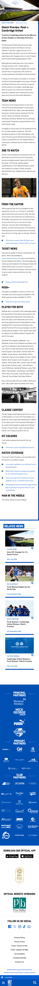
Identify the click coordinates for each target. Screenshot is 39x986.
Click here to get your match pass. (18, 302)
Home (2, 977)
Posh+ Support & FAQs (19, 950)
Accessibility (19, 954)
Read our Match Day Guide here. (17, 282)
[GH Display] (19, 749)
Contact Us (19, 962)
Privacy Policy (19, 937)
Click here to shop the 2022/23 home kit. (20, 447)
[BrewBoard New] (33, 819)
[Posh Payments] (6, 826)
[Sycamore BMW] (13, 768)
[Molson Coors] (33, 783)
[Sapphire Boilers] (19, 811)
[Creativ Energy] (19, 835)
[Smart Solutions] (6, 760)
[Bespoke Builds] (33, 760)
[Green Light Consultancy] (19, 802)
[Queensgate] (33, 802)
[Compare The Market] (33, 749)
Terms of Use (19, 942)
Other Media (18, 972)
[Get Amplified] (33, 835)
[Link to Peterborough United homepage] (11, 983)
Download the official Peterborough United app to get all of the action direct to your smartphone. (21, 487)
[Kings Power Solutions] (19, 732)
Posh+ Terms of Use (19, 946)
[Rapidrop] (6, 835)
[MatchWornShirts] (19, 819)
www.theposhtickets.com (11, 258)
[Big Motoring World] (33, 826)
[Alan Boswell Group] (6, 783)
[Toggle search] (35, 982)
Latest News (8, 977)
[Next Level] (19, 760)
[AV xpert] (6, 819)
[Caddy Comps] (33, 794)
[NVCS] (33, 811)
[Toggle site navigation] (3, 982)
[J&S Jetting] (19, 783)
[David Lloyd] (19, 794)
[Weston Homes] (19, 701)
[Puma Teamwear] (19, 722)
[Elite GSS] (6, 794)
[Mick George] (19, 711)
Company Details (19, 958)
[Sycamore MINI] (26, 768)
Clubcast (32, 972)
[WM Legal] (6, 802)
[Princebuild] (6, 749)
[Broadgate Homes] (19, 826)
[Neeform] (6, 811)
